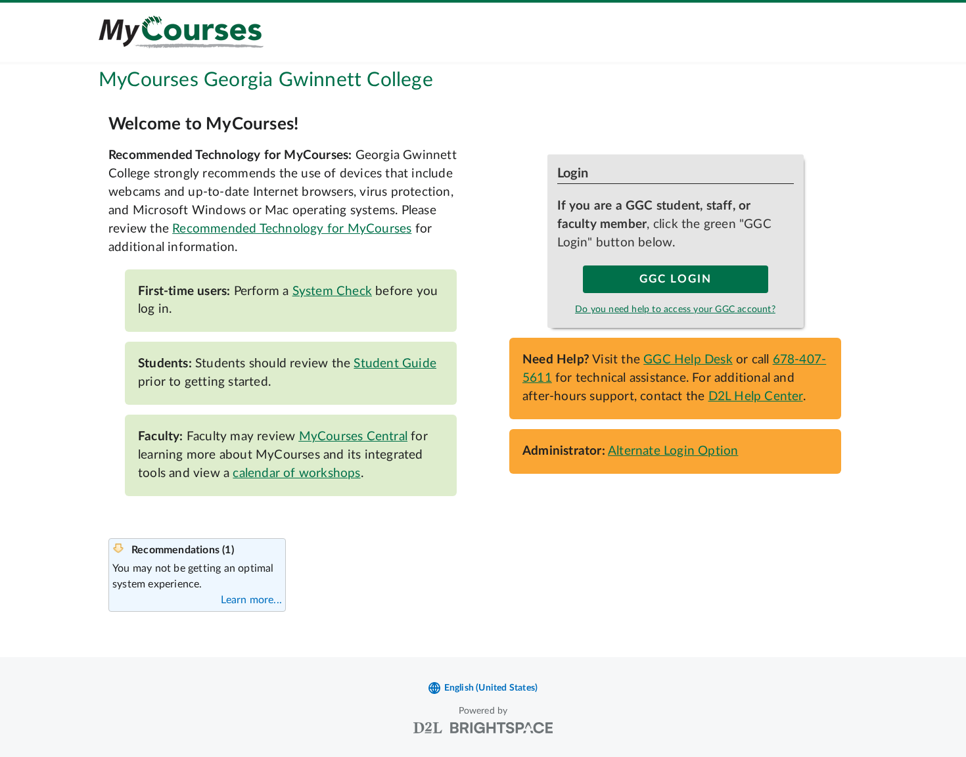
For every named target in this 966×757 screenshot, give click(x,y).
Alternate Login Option (673, 451)
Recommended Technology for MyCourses (291, 229)
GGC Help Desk (688, 360)
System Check (332, 291)
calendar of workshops (296, 473)
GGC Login (675, 279)
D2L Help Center (755, 396)
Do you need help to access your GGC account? (675, 309)
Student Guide (395, 363)
